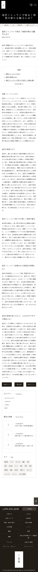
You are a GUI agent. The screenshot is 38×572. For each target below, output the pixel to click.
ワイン (16, 466)
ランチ (11, 462)
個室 (23, 462)
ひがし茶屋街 (22, 474)
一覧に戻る (19, 384)
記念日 (16, 470)
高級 (11, 470)
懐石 (30, 466)
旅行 (6, 408)
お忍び (7, 405)
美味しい (22, 470)
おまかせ (7, 401)
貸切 (26, 466)
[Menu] (35, 5)
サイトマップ (28, 546)
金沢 (28, 462)
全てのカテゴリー (10, 398)
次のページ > (31, 384)
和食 (5, 466)
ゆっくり (29, 470)
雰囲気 (6, 470)
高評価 (6, 462)
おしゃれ (18, 462)
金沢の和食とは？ (11, 77)
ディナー (14, 474)
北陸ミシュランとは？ (13, 74)
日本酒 (10, 466)
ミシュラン (7, 474)
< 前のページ (6, 384)
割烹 (21, 466)
